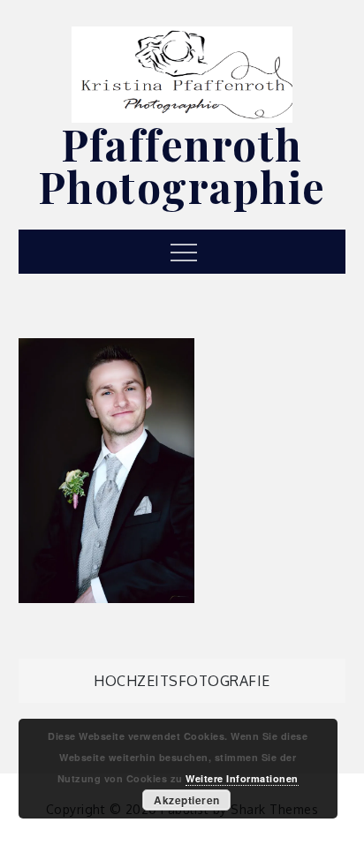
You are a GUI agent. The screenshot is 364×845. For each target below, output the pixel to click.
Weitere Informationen (242, 778)
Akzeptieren (187, 800)
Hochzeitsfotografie (182, 681)
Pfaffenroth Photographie (182, 165)
